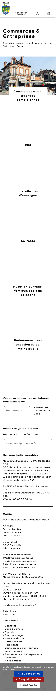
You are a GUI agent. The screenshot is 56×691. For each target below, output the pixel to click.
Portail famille (14, 641)
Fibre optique (13, 660)
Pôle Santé (11, 644)
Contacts (10, 625)
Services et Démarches (21, 13)
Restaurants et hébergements (23, 654)
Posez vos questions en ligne (42, 410)
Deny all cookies (29, 679)
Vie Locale (48, 13)
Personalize (28, 684)
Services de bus (14, 638)
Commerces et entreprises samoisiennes (21, 650)
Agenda (9, 632)
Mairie (38, 13)
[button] (46, 5)
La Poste (10, 657)
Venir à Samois (14, 629)
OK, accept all (29, 673)
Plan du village (14, 635)
